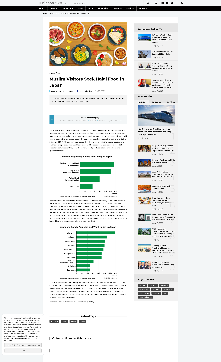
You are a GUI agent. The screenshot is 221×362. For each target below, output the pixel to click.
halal (83, 321)
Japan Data (68, 8)
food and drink (146, 297)
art (165, 293)
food (64, 321)
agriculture (144, 289)
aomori (156, 289)
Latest (42, 8)
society (156, 293)
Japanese (117, 8)
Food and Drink (57, 91)
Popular (142, 8)
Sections (130, 8)
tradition (164, 285)
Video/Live (103, 8)
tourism (54, 321)
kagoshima (144, 293)
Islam (73, 321)
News (80, 8)
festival (153, 285)
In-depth (54, 8)
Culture (71, 91)
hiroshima (167, 289)
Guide (90, 8)
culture (142, 285)
